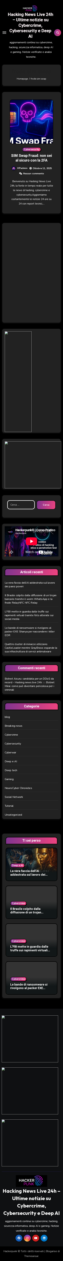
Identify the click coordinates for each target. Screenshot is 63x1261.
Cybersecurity (31, 149)
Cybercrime (11, 735)
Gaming (9, 779)
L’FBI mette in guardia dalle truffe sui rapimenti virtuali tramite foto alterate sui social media (29, 615)
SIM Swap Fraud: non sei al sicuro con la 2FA (31, 158)
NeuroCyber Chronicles (18, 788)
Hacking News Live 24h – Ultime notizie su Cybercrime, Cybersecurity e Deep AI (30, 25)
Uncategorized (13, 815)
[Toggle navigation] (4, 33)
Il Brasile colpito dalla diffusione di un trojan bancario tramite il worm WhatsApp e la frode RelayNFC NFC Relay (31, 599)
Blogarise (51, 1251)
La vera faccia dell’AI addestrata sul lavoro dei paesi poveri (27, 875)
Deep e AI (11, 761)
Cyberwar (10, 752)
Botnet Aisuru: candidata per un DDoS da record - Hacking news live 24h (29, 680)
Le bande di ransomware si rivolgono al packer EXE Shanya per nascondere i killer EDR (30, 631)
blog (7, 717)
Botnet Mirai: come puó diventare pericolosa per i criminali (30, 686)
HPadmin (22, 168)
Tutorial (9, 806)
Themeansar (31, 1256)
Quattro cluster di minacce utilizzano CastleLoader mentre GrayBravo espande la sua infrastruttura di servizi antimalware (31, 647)
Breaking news (14, 726)
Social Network (14, 797)
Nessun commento (33, 173)
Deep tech (11, 770)
